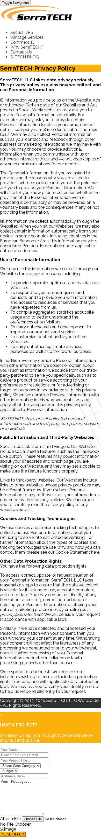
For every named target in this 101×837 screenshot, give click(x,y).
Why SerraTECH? (27, 47)
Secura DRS (21, 32)
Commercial (22, 42)
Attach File (11, 818)
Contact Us (21, 52)
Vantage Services (27, 37)
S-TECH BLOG (24, 57)
